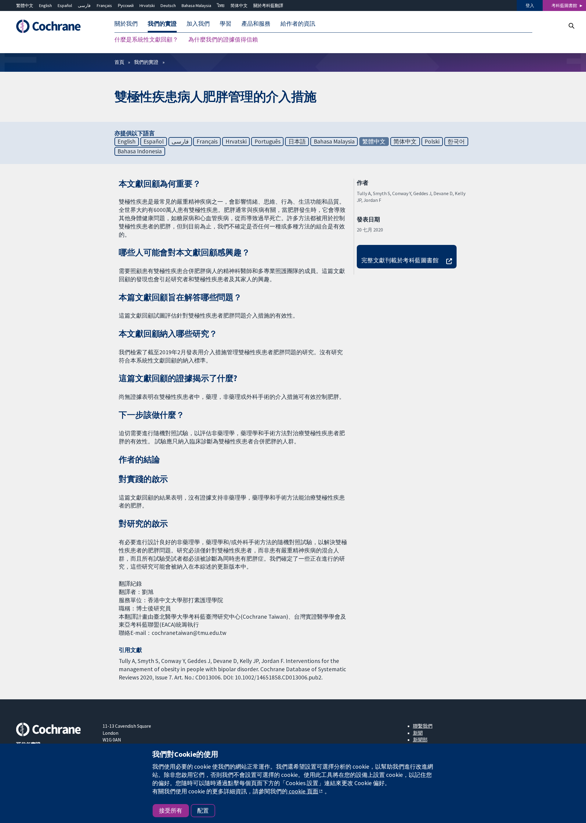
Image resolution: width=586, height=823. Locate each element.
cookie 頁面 (303, 791)
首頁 (119, 62)
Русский (126, 5)
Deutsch (168, 5)
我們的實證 (146, 62)
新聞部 (420, 740)
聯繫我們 (422, 726)
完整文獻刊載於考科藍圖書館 (400, 260)
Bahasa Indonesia (140, 151)
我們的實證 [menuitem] (162, 23)
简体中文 (239, 5)
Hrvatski (147, 5)
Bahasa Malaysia (196, 5)
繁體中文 (24, 5)
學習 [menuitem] (225, 23)
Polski (432, 141)
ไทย (220, 5)
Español (65, 5)
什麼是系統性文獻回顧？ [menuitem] (146, 39)
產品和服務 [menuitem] (255, 23)
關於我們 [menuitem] (126, 23)
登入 (530, 5)
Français (104, 5)
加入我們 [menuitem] (198, 23)
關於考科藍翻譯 (268, 5)
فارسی (84, 5)
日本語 (297, 141)
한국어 (456, 141)
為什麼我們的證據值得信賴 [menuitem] (223, 39)
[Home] (55, 26)
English (45, 5)
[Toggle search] (571, 26)
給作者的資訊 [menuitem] (297, 23)
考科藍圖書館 (564, 5)
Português (267, 141)
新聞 (418, 733)
